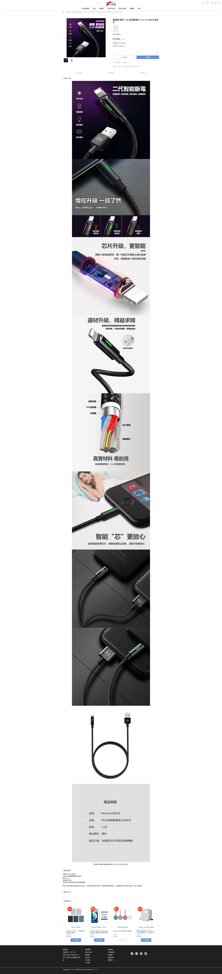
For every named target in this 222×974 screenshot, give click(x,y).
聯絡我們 (87, 955)
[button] (108, 38)
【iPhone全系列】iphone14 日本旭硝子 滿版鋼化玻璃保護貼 (99, 932)
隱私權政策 (111, 957)
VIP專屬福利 (111, 952)
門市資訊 (87, 963)
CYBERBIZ (95, 970)
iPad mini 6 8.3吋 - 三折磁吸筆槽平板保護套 (75, 932)
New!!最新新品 (85, 8)
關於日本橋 (88, 952)
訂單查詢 (87, 960)
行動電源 (101, 8)
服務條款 (110, 960)
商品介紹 (79, 73)
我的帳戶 (87, 957)
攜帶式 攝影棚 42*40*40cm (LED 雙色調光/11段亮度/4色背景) (146, 932)
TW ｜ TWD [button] (205, 3)
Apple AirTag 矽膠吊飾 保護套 (122, 931)
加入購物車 (124, 57)
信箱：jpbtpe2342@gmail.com (71, 955)
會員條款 (110, 955)
